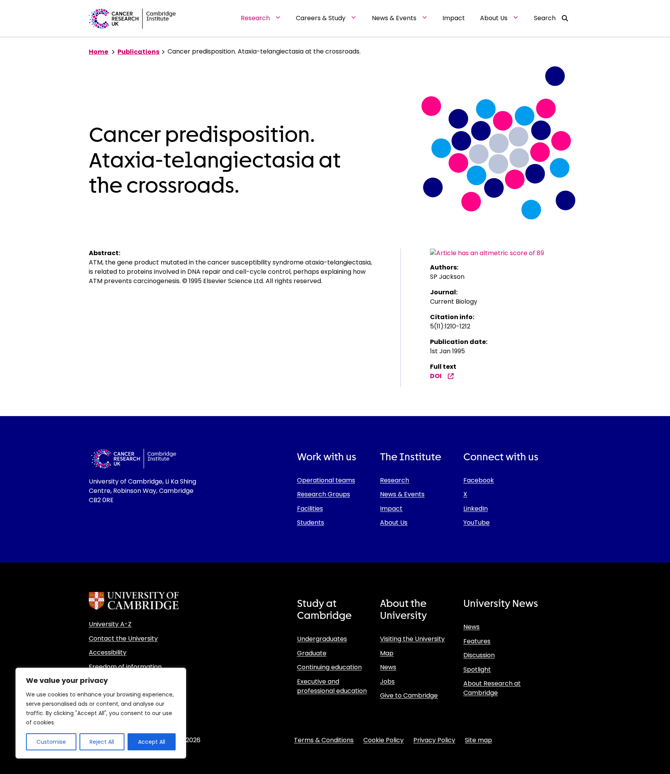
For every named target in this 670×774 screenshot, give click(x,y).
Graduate (311, 653)
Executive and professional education (332, 686)
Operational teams (326, 480)
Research (394, 480)
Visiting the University (412, 638)
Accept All (151, 742)
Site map (478, 740)
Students (310, 522)
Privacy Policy (434, 740)
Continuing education (329, 667)
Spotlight (477, 669)
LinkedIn (475, 508)
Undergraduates (322, 638)
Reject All (102, 742)
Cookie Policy (383, 740)
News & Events (402, 494)
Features (476, 641)
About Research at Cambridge (492, 688)
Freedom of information (125, 666)
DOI (436, 375)
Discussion (479, 655)
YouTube (476, 522)
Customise (51, 742)
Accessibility (107, 652)
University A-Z (110, 624)
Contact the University (123, 638)
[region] (101, 713)
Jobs (387, 681)
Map (387, 653)
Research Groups (323, 494)
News (388, 667)
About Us (394, 522)
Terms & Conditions (324, 740)
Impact (391, 508)
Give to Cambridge (409, 695)
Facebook (478, 480)
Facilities (310, 508)
